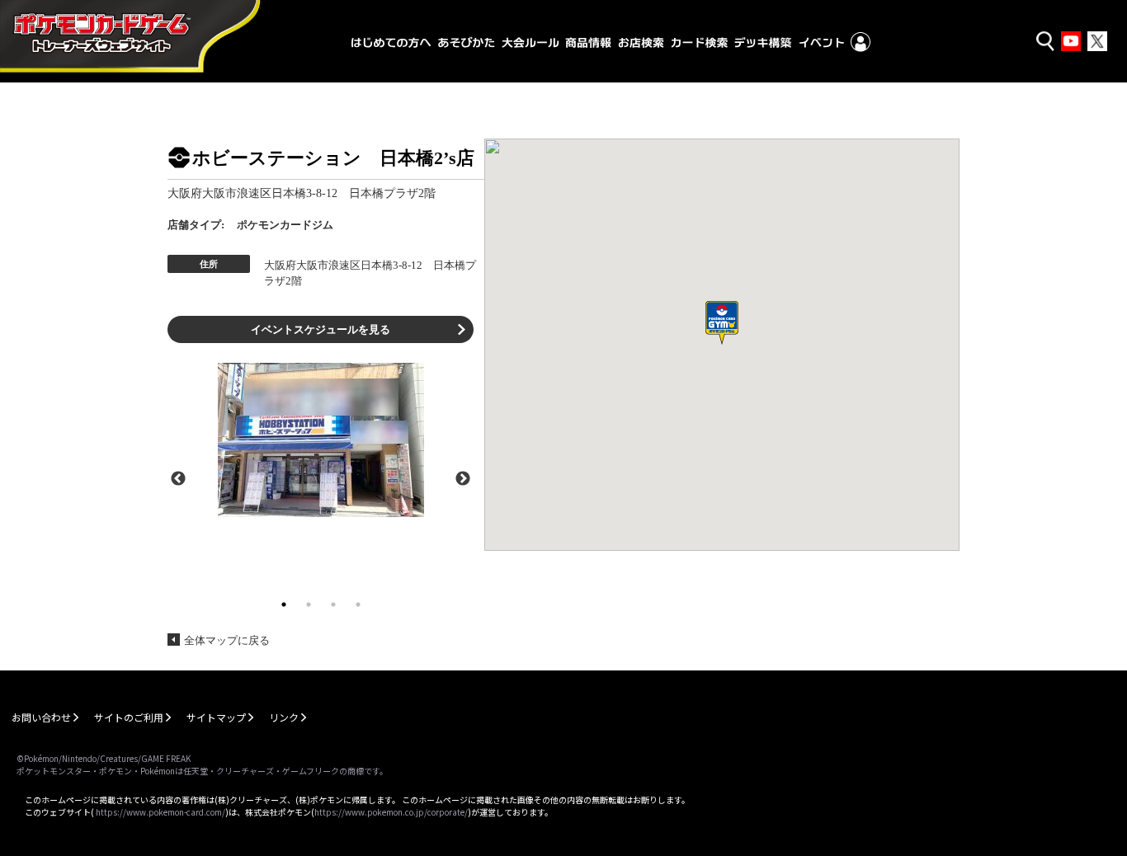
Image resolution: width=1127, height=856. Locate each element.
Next (462, 477)
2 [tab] (308, 604)
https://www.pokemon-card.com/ (160, 812)
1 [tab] (284, 604)
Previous (178, 477)
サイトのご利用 (128, 717)
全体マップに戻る (227, 640)
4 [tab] (358, 604)
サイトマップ (216, 717)
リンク (284, 717)
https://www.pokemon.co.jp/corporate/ (391, 812)
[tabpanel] (320, 440)
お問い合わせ (41, 717)
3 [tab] (333, 604)
